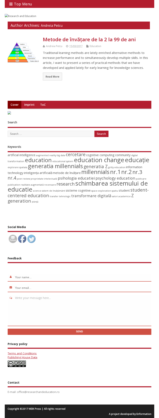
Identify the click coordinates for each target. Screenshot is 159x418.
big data (61, 155)
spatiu (115, 190)
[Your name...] (11, 277)
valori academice (121, 196)
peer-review (23, 178)
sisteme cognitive (78, 190)
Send (79, 331)
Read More (52, 76)
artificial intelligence (21, 155)
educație (137, 160)
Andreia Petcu (52, 25)
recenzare (50, 184)
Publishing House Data (22, 357)
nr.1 (115, 172)
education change (99, 160)
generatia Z (96, 166)
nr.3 (137, 172)
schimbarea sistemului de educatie (78, 186)
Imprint (29, 105)
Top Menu (23, 3)
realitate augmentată (32, 184)
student (124, 190)
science (37, 190)
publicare (141, 178)
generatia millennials (55, 166)
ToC (43, 105)
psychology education (115, 178)
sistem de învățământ (53, 190)
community (123, 155)
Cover (15, 105)
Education (95, 46)
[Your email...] (11, 288)
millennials (95, 172)
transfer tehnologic (60, 196)
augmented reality (46, 155)
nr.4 (12, 178)
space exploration (101, 190)
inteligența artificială (38, 173)
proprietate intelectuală (44, 178)
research (66, 184)
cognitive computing (100, 155)
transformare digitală (91, 195)
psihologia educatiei (76, 178)
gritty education (116, 167)
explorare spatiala (17, 167)
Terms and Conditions (22, 353)
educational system (62, 161)
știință (35, 201)
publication (14, 184)
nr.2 (126, 172)
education (38, 160)
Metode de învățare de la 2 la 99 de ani (89, 39)
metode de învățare (67, 173)
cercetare (76, 154)
